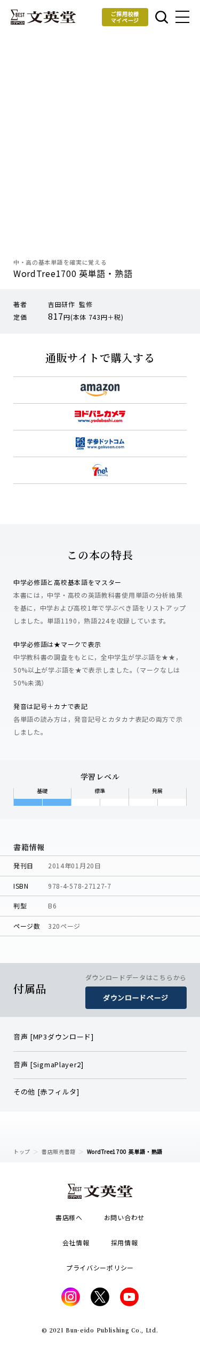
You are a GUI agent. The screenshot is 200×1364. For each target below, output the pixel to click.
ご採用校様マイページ (125, 17)
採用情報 (124, 1242)
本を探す (161, 17)
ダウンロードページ (136, 997)
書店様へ (69, 1217)
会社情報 (76, 1242)
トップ (21, 1151)
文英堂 (43, 17)
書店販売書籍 (59, 1151)
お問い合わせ (124, 1217)
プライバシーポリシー (100, 1267)
